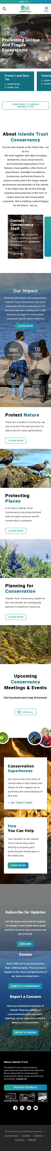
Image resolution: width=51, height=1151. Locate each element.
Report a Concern (25, 1032)
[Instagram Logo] (22, 1109)
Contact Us (21, 1079)
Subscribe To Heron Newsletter (25, 105)
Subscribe (25, 944)
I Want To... (25, 2)
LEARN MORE (16, 530)
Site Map (26, 1136)
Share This (13, 87)
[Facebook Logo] (15, 1109)
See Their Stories (21, 802)
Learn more (25, 326)
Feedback (38, 1136)
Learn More (13, 84)
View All (25, 712)
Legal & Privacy (11, 1136)
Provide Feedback (25, 1087)
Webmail (32, 1140)
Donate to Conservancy (25, 986)
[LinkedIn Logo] (29, 1109)
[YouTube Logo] (35, 1109)
